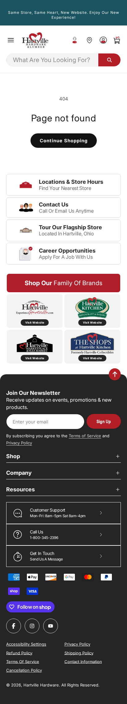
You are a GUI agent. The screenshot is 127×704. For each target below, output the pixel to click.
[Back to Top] (115, 374)
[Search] (109, 59)
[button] (10, 40)
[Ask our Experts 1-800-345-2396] (74, 40)
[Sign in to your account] (103, 40)
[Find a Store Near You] (89, 40)
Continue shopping (64, 141)
